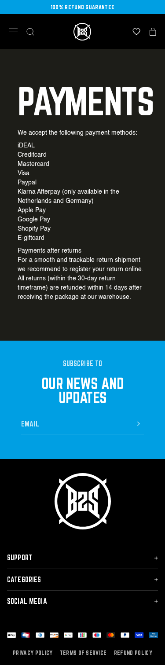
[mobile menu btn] (13, 32)
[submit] (138, 424)
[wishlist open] (136, 32)
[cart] (153, 32)
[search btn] (30, 32)
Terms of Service (83, 652)
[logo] (82, 31)
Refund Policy (133, 652)
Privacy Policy (33, 652)
